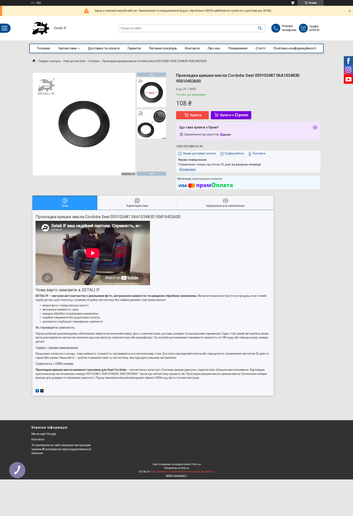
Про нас (214, 48)
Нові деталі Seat (74, 61)
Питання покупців (163, 48)
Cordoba (93, 61)
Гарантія (134, 48)
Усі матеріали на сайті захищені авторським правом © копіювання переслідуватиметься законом (61, 449)
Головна (43, 48)
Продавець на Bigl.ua (176, 468)
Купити (195, 115)
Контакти (192, 48)
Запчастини (67, 48)
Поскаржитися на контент (166, 471)
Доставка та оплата (104, 48)
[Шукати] (260, 28)
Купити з (227, 115)
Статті (260, 48)
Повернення (237, 48)
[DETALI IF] (40, 28)
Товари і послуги (49, 61)
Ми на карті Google (43, 434)
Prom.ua (196, 464)
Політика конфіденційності (295, 48)
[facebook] (37, 391)
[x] (42, 391)
